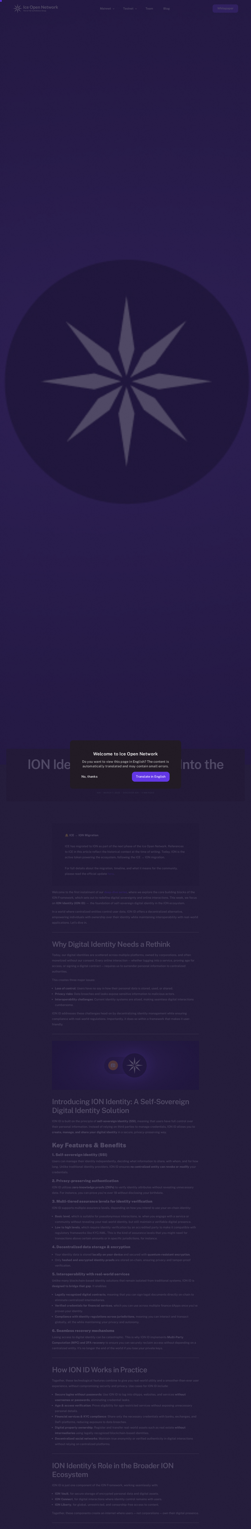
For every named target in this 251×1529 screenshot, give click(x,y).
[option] (73, 1525)
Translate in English (151, 776)
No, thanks (89, 776)
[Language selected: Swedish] (157, 1525)
